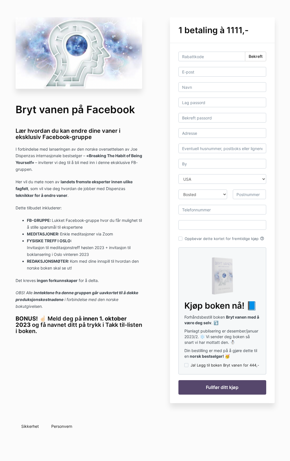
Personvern (61, 426)
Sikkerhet (30, 426)
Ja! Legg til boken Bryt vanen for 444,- (225, 365)
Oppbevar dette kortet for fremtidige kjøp (224, 238)
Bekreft (256, 56)
